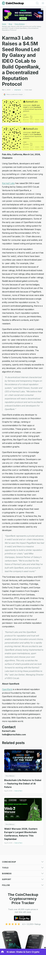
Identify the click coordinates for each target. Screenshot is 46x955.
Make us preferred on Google (15, 94)
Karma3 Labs (8, 183)
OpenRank (7, 689)
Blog (10, 24)
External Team (18, 791)
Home (4, 24)
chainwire (17, 90)
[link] (23, 28)
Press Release (20, 24)
